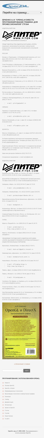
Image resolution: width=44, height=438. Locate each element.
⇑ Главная (27, 364)
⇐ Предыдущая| (19, 364)
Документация (9, 402)
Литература (8, 405)
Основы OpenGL (9, 385)
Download (8, 396)
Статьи (7, 410)
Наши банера (9, 416)
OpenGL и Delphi (10, 388)
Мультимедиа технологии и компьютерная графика (20, 394)
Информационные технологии (14, 391)
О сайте (7, 418)
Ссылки (7, 413)
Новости (7, 382)
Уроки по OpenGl (10, 407)
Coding (7, 399)
